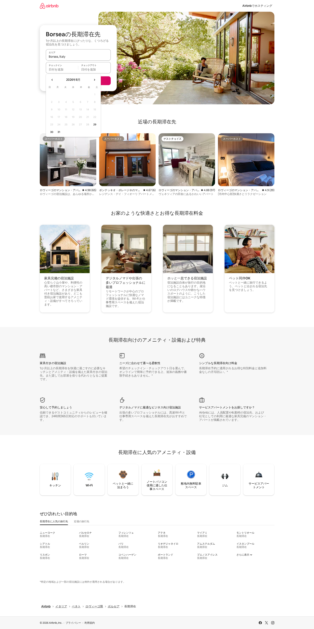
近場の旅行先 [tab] (81, 521)
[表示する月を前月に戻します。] (52, 80)
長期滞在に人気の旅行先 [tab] (54, 521)
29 (94, 124)
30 (51, 132)
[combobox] (78, 56)
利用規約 (90, 622)
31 (59, 132)
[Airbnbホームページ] (49, 6)
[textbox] (62, 69)
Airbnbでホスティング (257, 6)
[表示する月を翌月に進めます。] (94, 80)
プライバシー (73, 622)
